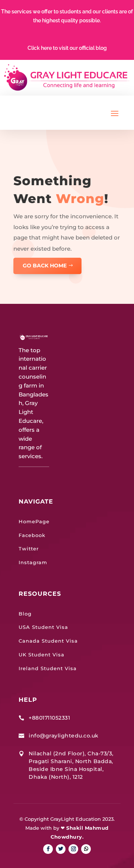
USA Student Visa (43, 627)
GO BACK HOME (45, 265)
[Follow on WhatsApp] (86, 849)
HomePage (34, 521)
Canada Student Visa (48, 641)
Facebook (32, 535)
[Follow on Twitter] (61, 849)
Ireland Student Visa (48, 668)
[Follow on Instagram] (73, 849)
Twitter (29, 549)
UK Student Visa (41, 655)
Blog (25, 614)
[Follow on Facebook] (48, 849)
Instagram (33, 562)
